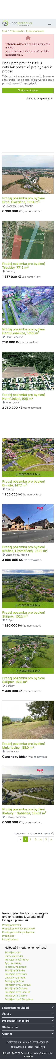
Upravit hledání (29, 90)
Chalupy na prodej (15, 977)
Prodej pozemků (16, 31)
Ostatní (7, 1033)
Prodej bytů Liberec (16, 995)
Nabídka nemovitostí (15, 1007)
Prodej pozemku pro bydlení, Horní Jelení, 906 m (24, 397)
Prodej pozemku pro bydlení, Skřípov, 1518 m (24, 680)
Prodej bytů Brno (14, 981)
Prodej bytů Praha (15, 970)
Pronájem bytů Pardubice (19, 999)
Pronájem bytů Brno (16, 973)
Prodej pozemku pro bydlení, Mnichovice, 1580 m (24, 745)
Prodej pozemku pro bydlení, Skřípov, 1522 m (24, 614)
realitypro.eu (14, 1041)
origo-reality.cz (36, 1046)
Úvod (4, 31)
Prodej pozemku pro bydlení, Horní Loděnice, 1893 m (24, 331)
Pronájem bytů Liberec (17, 991)
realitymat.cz (18, 1046)
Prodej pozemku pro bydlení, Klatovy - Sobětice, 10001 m (24, 811)
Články (6, 1014)
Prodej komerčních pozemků (18, 928)
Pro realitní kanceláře (16, 1020)
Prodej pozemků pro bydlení (18, 932)
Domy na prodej (14, 955)
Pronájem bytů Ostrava (18, 984)
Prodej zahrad (10, 939)
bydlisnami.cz (40, 1041)
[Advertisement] (28, 9)
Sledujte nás (10, 1027)
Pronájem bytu (13, 952)
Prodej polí (8, 935)
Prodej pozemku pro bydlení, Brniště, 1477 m (24, 483)
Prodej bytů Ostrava (16, 988)
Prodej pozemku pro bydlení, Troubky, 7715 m (24, 265)
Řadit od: (38, 98)
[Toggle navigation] (50, 23)
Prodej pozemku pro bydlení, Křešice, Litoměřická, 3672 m (24, 549)
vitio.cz (27, 1041)
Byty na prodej (13, 963)
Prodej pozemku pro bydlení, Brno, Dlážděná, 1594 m (24, 200)
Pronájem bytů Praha (16, 959)
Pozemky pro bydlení (35, 31)
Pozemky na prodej (16, 966)
